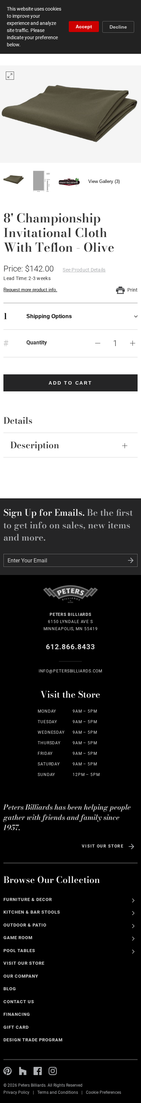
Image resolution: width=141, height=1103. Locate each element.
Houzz (22, 1071)
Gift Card (16, 1027)
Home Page (70, 598)
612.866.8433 (70, 647)
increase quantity (133, 343)
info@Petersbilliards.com (71, 671)
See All (133, 900)
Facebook (38, 1071)
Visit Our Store (103, 846)
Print (132, 290)
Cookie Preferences (103, 1092)
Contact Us (18, 1001)
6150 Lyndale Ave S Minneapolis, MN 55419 (70, 621)
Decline (118, 27)
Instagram (53, 1071)
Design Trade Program (32, 1039)
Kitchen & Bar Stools (31, 912)
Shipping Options (37, 316)
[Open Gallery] (70, 114)
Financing (16, 1014)
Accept (84, 26)
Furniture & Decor (27, 899)
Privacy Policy (16, 1092)
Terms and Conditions (57, 1092)
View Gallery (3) (104, 181)
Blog (9, 988)
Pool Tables (19, 950)
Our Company (20, 976)
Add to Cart (70, 383)
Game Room (18, 937)
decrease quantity (98, 343)
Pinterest (7, 1071)
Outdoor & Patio (25, 925)
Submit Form (131, 560)
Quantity (36, 342)
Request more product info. (30, 289)
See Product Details (84, 270)
